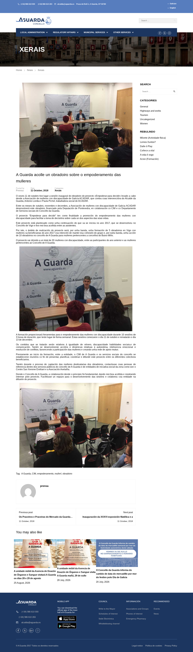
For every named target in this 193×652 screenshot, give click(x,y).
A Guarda (26, 473)
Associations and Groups (137, 609)
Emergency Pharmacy (136, 619)
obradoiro (67, 473)
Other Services (122, 32)
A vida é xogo (147, 155)
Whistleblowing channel (109, 623)
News (30, 70)
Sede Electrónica (106, 619)
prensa (20, 190)
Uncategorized (147, 119)
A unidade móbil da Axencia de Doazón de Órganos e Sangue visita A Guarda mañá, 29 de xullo (76, 572)
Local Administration (32, 32)
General (144, 106)
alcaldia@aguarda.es (65, 4)
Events (157, 609)
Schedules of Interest (108, 614)
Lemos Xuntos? (148, 142)
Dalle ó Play (146, 146)
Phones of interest (134, 614)
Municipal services (94, 32)
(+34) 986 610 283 (45, 4)
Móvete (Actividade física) (153, 138)
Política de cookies (153, 646)
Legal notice (137, 646)
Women (144, 123)
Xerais (41, 70)
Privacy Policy (171, 646)
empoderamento (45, 473)
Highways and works (150, 111)
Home (19, 70)
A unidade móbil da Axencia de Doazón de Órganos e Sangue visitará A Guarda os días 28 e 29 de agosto (35, 575)
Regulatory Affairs (64, 32)
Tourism (144, 115)
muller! (58, 473)
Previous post (26, 512)
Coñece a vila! (147, 150)
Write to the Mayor (107, 609)
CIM (34, 473)
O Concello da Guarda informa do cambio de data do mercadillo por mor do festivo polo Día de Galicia (116, 574)
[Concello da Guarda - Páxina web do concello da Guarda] (33, 21)
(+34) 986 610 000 (28, 4)
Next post (128, 512)
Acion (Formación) (149, 159)
